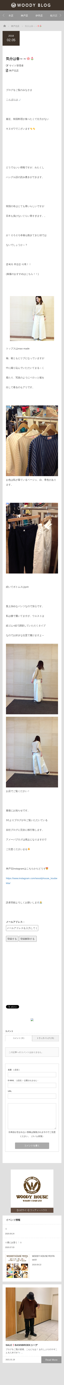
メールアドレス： (15, 921)
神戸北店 (14, 70)
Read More (51, 1359)
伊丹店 (39, 15)
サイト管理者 (16, 65)
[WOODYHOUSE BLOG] (32, 4)
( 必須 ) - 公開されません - (23, 1080)
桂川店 (53, 15)
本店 (11, 15)
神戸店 (24, 15)
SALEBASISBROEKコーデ (22, 1345)
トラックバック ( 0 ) (45, 1038)
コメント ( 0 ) (18, 1038)
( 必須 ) (13, 1070)
